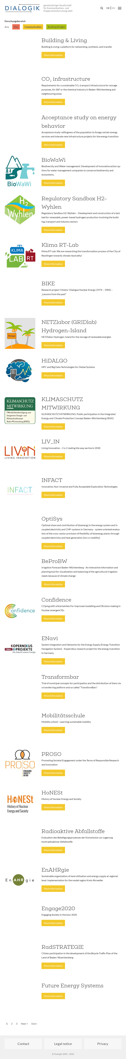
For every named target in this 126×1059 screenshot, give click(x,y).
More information (53, 55)
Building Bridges (56, 26)
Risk (16, 26)
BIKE (48, 283)
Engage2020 (58, 908)
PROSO (51, 754)
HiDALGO (54, 361)
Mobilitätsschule (63, 715)
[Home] (23, 8)
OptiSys (51, 519)
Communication (33, 26)
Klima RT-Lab (60, 245)
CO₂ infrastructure (65, 79)
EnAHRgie (55, 870)
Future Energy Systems (72, 985)
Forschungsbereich (15, 21)
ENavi (49, 638)
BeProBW (54, 561)
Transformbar (60, 677)
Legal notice (63, 1044)
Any (7, 26)
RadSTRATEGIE (62, 947)
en (113, 7)
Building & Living (64, 40)
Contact (23, 1044)
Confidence (56, 600)
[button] (119, 8)
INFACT (51, 480)
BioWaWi (53, 160)
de (108, 7)
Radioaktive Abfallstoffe (73, 831)
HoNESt (52, 793)
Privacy (102, 1044)
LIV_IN (50, 441)
